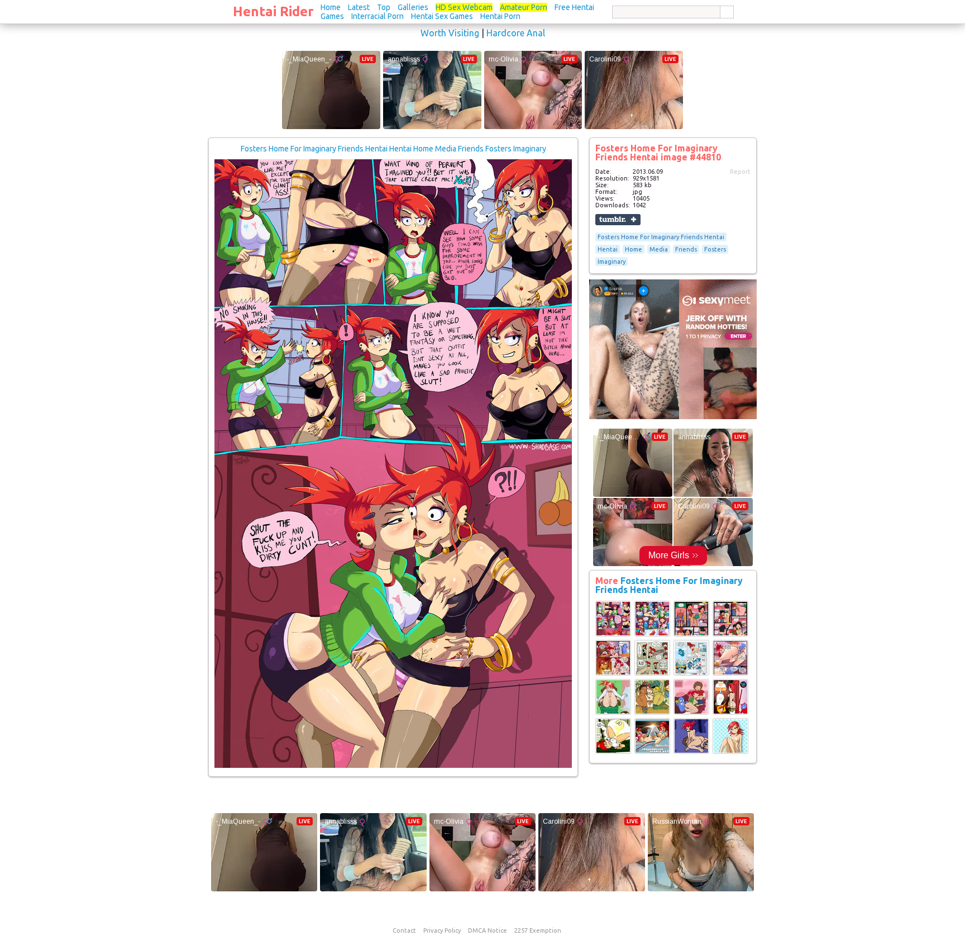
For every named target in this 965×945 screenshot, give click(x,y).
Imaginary (611, 261)
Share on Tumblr (618, 219)
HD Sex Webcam (464, 7)
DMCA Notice (487, 930)
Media (658, 249)
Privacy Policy (442, 930)
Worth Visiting (450, 33)
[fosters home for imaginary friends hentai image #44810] (393, 765)
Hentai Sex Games (442, 16)
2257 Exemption (537, 930)
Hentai (608, 249)
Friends (686, 249)
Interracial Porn (377, 16)
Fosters (715, 249)
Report (740, 171)
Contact (404, 930)
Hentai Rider (273, 11)
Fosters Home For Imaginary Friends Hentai (661, 237)
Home (331, 7)
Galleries (413, 7)
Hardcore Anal (515, 33)
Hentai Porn (500, 16)
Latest (359, 7)
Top (383, 7)
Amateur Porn (523, 7)
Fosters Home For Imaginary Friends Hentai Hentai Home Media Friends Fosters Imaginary (393, 148)
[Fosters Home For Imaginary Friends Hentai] (613, 634)
